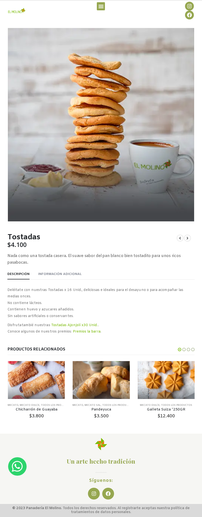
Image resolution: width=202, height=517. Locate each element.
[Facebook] (189, 15)
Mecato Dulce (29, 405)
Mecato (13, 405)
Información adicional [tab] (60, 274)
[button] (101, 6)
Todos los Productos (56, 405)
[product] (36, 380)
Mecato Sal (92, 405)
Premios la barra (87, 331)
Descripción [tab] (18, 274)
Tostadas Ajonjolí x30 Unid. (74, 325)
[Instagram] (189, 6)
